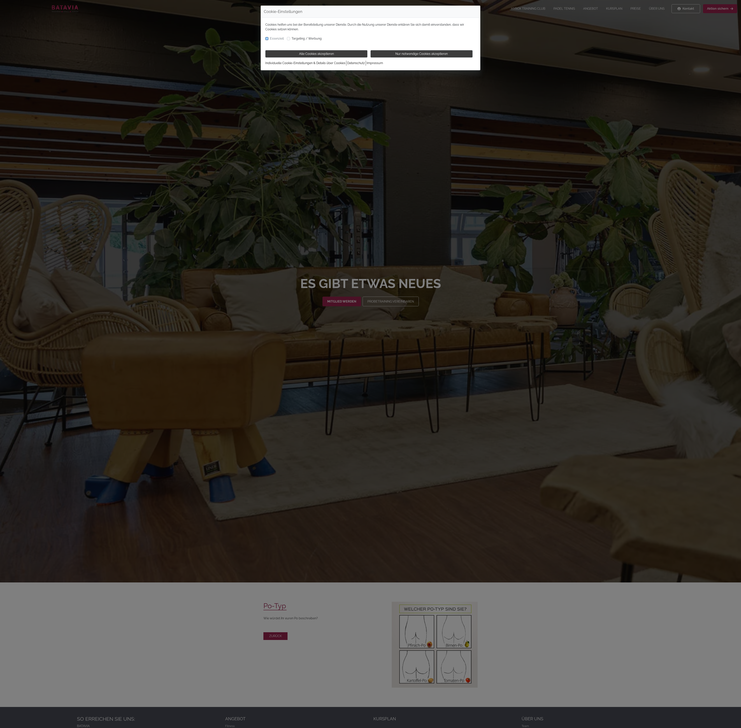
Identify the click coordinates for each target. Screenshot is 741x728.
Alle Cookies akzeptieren (316, 54)
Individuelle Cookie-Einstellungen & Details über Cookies (305, 63)
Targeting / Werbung (307, 38)
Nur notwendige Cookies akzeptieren (421, 54)
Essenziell (277, 38)
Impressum (375, 63)
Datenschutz (356, 63)
